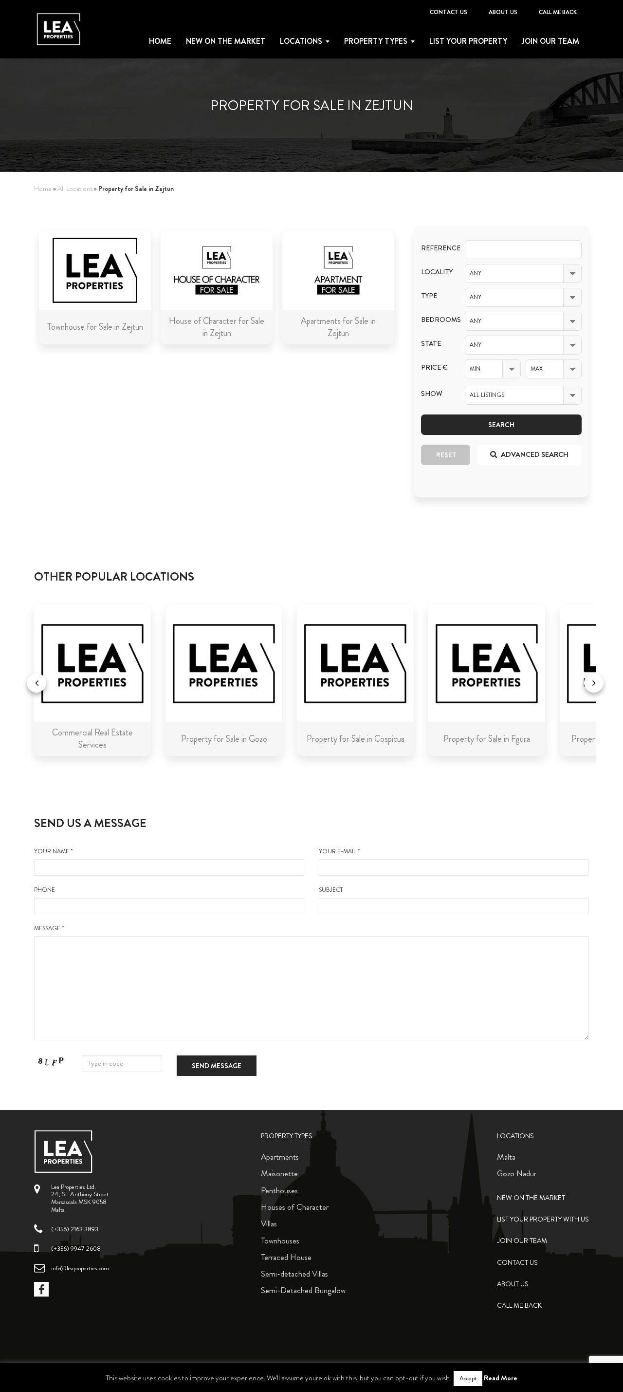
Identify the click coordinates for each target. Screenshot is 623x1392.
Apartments (280, 1157)
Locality (435, 272)
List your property (468, 41)
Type (429, 296)
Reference (435, 248)
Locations (301, 41)
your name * (53, 851)
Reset (446, 455)
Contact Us (448, 12)
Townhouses (280, 1240)
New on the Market (225, 41)
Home (160, 41)
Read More (500, 1378)
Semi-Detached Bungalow (303, 1290)
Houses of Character (295, 1207)
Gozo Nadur (516, 1173)
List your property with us (543, 1219)
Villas (269, 1223)
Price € (434, 367)
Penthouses (279, 1190)
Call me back (558, 12)
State (431, 343)
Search (501, 425)
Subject (331, 890)
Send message (216, 1066)
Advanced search (533, 454)
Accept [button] (467, 1378)
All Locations (74, 188)
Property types (375, 41)
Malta (506, 1157)
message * (49, 928)
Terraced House (286, 1257)
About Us (503, 12)
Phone (44, 890)
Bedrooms (435, 319)
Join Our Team (550, 41)
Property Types (286, 1136)
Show (431, 393)
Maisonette (279, 1173)
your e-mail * (339, 851)
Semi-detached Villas (294, 1273)
